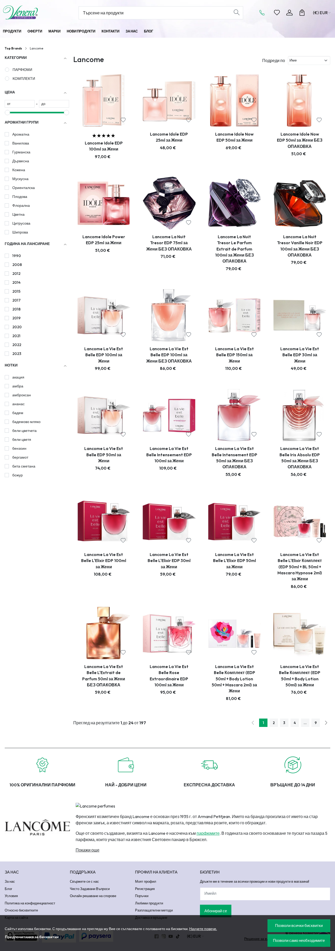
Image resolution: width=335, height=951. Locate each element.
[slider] (7, 112)
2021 (16, 335)
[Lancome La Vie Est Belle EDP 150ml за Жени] (234, 315)
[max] (54, 104)
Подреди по (273, 60)
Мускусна (20, 178)
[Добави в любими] (123, 120)
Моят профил (145, 881)
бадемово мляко (26, 421)
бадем (17, 412)
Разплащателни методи (154, 910)
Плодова (19, 196)
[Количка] (302, 12)
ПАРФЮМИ (22, 69)
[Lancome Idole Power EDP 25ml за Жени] (103, 203)
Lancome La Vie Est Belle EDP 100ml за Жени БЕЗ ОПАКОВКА (169, 355)
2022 (16, 344)
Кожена (18, 170)
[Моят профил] (289, 12)
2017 (16, 300)
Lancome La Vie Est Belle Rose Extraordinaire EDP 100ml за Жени (169, 675)
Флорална (21, 205)
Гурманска (21, 152)
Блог (148, 31)
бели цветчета (24, 430)
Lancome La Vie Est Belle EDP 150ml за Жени (234, 355)
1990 (16, 255)
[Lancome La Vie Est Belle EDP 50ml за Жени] (103, 415)
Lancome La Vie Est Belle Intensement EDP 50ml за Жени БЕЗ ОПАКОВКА (234, 457)
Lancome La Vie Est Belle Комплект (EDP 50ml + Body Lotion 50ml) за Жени (299, 675)
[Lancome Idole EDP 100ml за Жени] (103, 100)
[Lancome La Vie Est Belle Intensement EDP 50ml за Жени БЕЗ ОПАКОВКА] (234, 415)
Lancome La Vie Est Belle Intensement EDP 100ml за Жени (169, 454)
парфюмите (208, 833)
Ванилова (20, 143)
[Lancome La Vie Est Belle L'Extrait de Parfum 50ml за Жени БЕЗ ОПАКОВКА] (103, 633)
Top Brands (13, 48)
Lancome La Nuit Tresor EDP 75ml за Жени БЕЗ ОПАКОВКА (169, 243)
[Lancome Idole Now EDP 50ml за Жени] (234, 100)
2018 (16, 309)
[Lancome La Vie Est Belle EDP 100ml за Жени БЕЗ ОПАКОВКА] (169, 315)
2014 (16, 282)
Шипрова (20, 232)
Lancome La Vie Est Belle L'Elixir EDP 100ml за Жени (103, 560)
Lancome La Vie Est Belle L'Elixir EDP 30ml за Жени (169, 560)
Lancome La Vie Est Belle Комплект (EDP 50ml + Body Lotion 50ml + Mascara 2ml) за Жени (234, 679)
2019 (16, 318)
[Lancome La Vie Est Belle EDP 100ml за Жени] (103, 315)
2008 (17, 264)
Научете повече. (203, 928)
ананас (18, 404)
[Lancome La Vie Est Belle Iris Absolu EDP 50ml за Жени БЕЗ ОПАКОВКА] (299, 415)
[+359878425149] (263, 12)
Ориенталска (23, 187)
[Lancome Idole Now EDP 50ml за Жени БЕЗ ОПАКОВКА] (299, 100)
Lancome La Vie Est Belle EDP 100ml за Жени (103, 355)
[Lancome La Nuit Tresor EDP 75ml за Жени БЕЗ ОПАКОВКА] (169, 203)
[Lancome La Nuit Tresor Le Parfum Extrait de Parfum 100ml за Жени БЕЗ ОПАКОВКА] (234, 203)
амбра (17, 386)
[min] (20, 104)
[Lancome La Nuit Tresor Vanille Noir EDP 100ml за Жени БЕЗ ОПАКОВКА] (299, 203)
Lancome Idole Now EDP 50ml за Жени (234, 137)
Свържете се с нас (84, 881)
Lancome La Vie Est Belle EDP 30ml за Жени (299, 355)
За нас (132, 31)
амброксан (21, 395)
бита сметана (23, 466)
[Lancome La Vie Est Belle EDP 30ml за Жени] (299, 315)
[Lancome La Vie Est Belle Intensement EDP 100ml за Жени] (169, 415)
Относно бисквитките (21, 910)
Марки (54, 31)
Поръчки (141, 896)
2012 (16, 273)
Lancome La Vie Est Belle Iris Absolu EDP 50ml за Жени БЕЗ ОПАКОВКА (300, 457)
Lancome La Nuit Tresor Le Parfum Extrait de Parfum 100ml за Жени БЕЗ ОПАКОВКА (234, 249)
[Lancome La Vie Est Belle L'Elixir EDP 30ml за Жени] (169, 520)
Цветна (18, 214)
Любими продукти (149, 903)
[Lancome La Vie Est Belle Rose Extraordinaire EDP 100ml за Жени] (169, 633)
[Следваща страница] (326, 723)
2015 (16, 291)
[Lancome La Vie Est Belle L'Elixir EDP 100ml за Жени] (103, 520)
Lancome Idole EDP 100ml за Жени (104, 146)
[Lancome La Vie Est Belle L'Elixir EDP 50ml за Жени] (234, 520)
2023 (16, 353)
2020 (17, 327)
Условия (11, 896)
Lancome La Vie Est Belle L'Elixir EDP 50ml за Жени (234, 560)
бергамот (20, 457)
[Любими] (277, 12)
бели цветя (21, 439)
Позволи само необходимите (299, 940)
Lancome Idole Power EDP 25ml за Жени (103, 239)
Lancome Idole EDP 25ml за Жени (169, 137)
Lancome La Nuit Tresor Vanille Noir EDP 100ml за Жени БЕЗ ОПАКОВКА (299, 246)
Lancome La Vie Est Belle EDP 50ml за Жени (103, 454)
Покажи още (87, 850)
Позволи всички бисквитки (299, 925)
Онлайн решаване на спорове (93, 896)
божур (17, 475)
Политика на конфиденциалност (30, 903)
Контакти (110, 31)
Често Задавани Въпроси (90, 889)
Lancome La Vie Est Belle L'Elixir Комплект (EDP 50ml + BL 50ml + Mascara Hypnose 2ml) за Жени (299, 567)
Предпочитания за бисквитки (32, 937)
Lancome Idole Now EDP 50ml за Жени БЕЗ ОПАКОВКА (299, 140)
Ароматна (20, 134)
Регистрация (145, 889)
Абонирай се (215, 910)
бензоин (19, 448)
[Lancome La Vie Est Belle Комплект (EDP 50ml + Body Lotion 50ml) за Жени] (299, 633)
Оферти (34, 31)
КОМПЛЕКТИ (24, 78)
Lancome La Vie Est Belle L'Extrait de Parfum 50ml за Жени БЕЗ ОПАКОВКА (103, 675)
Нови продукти (81, 31)
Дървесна (20, 161)
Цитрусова (21, 223)
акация (18, 377)
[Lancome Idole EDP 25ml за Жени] (169, 100)
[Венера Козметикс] (32, 12)
